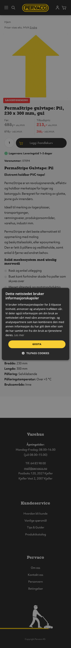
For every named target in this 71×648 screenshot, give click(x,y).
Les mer (19, 335)
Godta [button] (36, 344)
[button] (35, 353)
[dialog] (35, 324)
